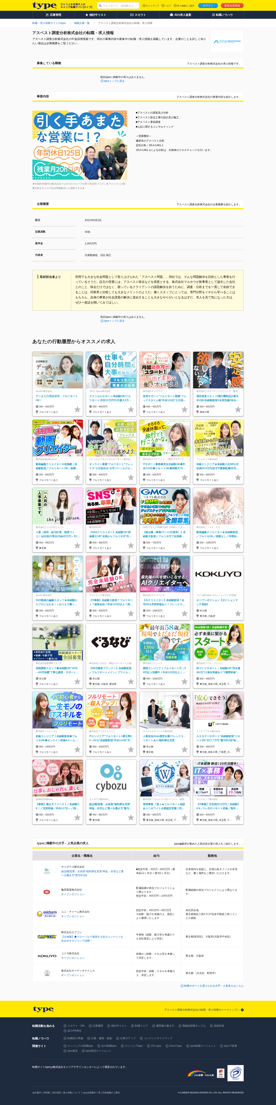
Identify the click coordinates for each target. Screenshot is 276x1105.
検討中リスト (119, 1025)
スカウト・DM (76, 1025)
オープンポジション (73, 894)
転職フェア (141, 1025)
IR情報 (46, 1092)
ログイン (208, 5)
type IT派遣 (230, 1045)
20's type (156, 1045)
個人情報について (71, 1092)
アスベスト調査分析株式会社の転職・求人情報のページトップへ (201, 1009)
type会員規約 (89, 1092)
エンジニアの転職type (80, 1045)
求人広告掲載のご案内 (109, 1092)
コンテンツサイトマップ (158, 1038)
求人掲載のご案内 (185, 6)
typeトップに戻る (114, 80)
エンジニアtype (134, 1045)
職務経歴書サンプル (194, 1025)
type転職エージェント (203, 1045)
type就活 (72, 1050)
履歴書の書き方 (165, 1025)
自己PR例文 (74, 1030)
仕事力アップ (128, 1038)
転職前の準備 (75, 1038)
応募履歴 (98, 1025)
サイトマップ (152, 6)
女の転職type (109, 1045)
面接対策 (219, 1025)
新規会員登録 (232, 5)
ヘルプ (168, 6)
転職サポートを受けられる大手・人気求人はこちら (214, 985)
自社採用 (56, 1092)
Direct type (175, 1045)
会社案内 (36, 1092)
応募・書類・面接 (101, 1038)
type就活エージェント (98, 1050)
